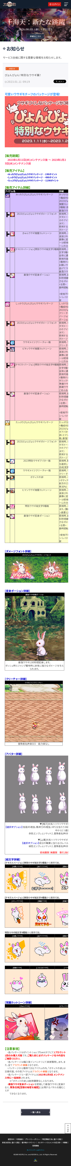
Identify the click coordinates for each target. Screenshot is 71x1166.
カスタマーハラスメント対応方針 (49, 1142)
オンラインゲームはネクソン (35, 1150)
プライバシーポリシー (32, 1139)
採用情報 (35, 1145)
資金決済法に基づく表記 (11, 1142)
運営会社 (11, 1139)
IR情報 (65, 1142)
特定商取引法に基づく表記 (52, 1139)
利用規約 (19, 1139)
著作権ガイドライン (29, 1142)
